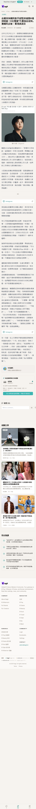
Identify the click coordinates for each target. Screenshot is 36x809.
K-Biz (21, 621)
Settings (21, 638)
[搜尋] (29, 6)
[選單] (33, 6)
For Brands (4, 605)
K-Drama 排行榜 (6, 641)
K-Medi (21, 624)
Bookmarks (22, 635)
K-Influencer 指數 (6, 650)
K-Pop (8, 11)
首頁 (20, 599)
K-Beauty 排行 (5, 638)
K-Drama (22, 605)
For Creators (5, 608)
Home (3, 11)
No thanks (26, 1)
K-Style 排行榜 (5, 647)
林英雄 (10, 381)
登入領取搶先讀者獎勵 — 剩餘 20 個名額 (18, 393)
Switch (20, 1)
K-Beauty (22, 608)
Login (21, 632)
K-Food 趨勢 (5, 644)
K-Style (21, 618)
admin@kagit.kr (23, 645)
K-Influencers (5, 602)
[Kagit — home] (4, 6)
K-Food (21, 611)
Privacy (20, 666)
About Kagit (4, 599)
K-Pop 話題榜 (5, 635)
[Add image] (31, 407)
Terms (15, 666)
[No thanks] (31, 2)
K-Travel (21, 614)
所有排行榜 (4, 632)
